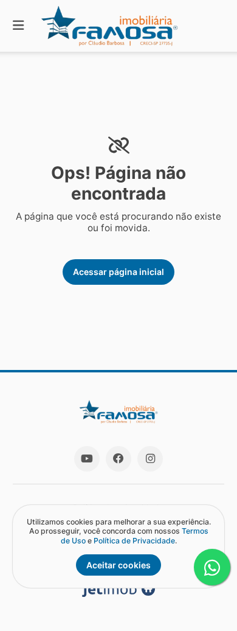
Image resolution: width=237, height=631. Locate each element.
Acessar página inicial (118, 272)
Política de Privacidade (134, 540)
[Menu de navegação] (18, 26)
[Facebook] (118, 459)
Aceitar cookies (118, 565)
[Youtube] (87, 459)
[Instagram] (150, 459)
